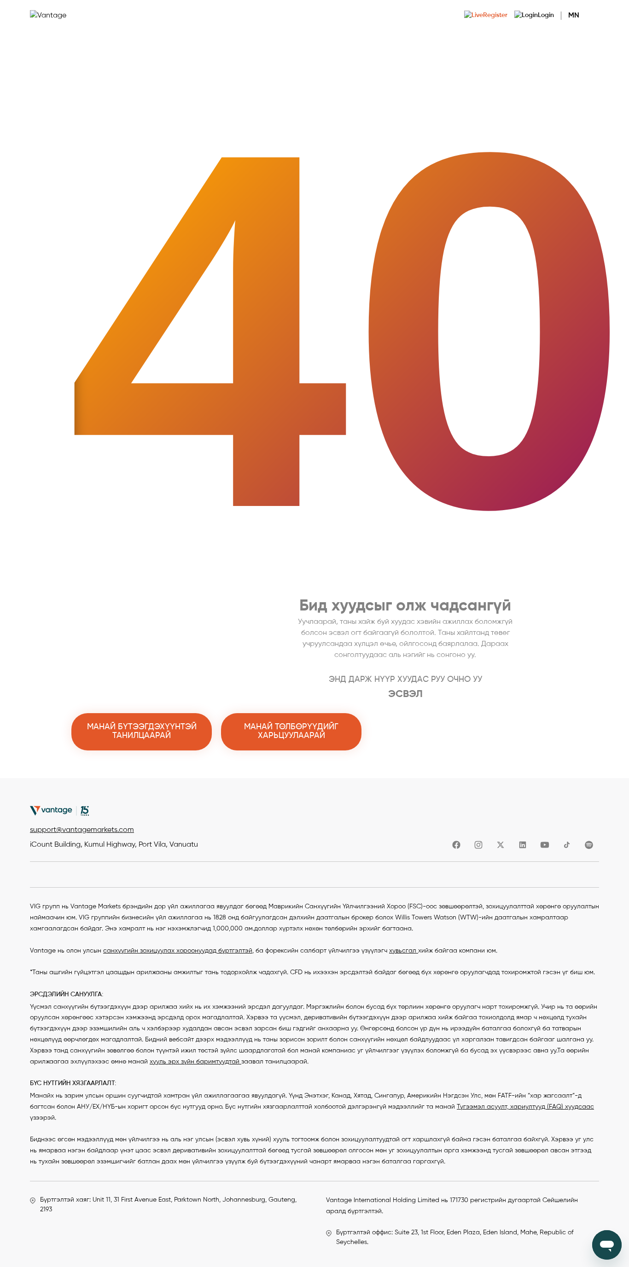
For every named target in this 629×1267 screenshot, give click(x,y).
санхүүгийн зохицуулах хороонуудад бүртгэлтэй (177, 950)
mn (573, 15)
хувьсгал (403, 950)
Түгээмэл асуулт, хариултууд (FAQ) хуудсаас (525, 1107)
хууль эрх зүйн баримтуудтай (195, 1061)
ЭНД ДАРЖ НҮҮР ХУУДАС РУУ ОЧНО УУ (405, 679)
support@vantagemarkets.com (82, 830)
